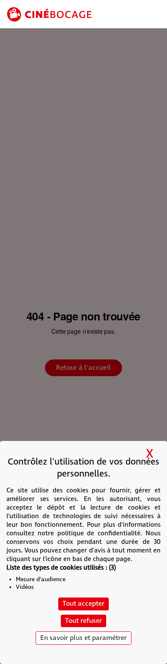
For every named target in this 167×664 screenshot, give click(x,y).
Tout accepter (83, 603)
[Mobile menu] (155, 15)
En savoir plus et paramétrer (83, 638)
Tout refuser (83, 620)
